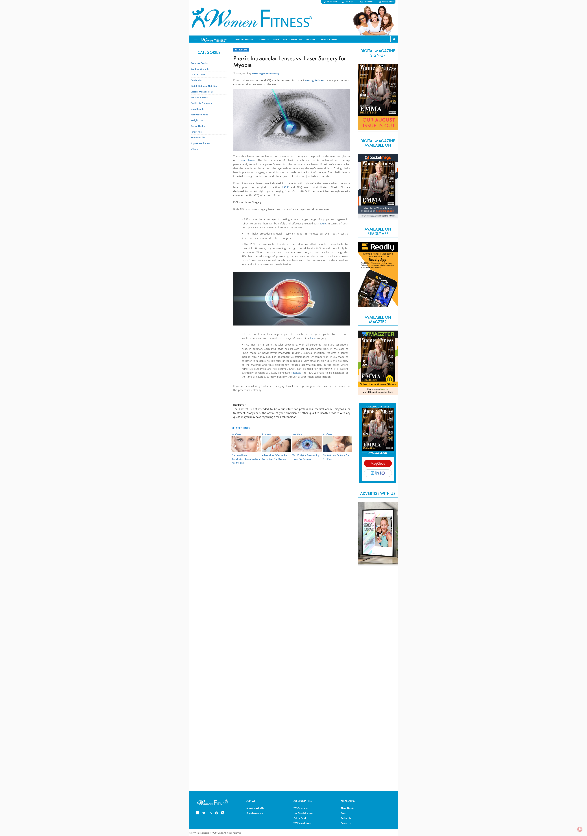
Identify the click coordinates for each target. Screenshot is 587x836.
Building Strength (200, 68)
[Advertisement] (378, 618)
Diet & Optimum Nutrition (204, 85)
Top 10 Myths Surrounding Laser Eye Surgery (305, 457)
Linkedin (210, 812)
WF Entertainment (302, 823)
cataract (296, 372)
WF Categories (301, 808)
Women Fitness (252, 17)
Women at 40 (198, 137)
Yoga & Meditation (200, 143)
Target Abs (196, 131)
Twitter (203, 812)
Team (343, 813)
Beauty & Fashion (199, 63)
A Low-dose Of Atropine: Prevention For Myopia (275, 457)
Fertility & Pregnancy (201, 103)
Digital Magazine (254, 813)
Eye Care (243, 49)
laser (313, 338)
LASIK (285, 187)
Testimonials (346, 818)
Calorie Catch (198, 74)
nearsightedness (314, 80)
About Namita (347, 808)
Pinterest (216, 812)
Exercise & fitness (199, 97)
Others (194, 148)
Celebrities (196, 80)
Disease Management (201, 91)
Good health (197, 108)
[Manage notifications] (579, 829)
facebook (197, 812)
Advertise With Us (255, 808)
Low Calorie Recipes (303, 813)
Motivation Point (199, 114)
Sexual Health (198, 126)
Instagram (222, 812)
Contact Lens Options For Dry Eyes (336, 457)
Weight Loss (197, 120)
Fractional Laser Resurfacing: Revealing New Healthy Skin (245, 459)
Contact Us (346, 823)
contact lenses (247, 160)
